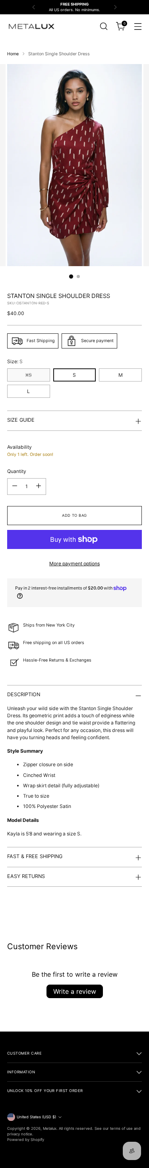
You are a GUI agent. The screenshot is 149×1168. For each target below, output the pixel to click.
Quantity (16, 471)
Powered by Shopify (25, 1139)
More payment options (74, 563)
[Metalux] (31, 26)
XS (28, 375)
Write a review (74, 991)
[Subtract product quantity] (15, 486)
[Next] (115, 7)
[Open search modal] (103, 26)
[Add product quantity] (38, 486)
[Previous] (34, 7)
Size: (15, 361)
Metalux (49, 1128)
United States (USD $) (36, 1117)
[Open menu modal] (138, 26)
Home (13, 53)
